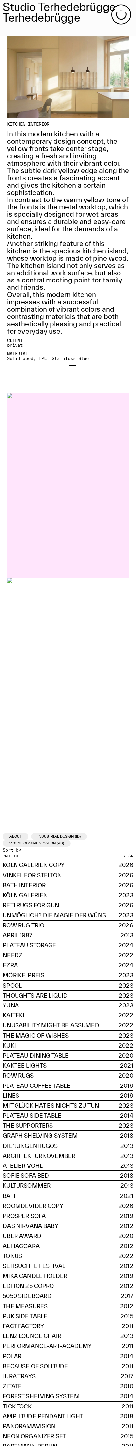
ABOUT (15, 836)
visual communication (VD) (36, 843)
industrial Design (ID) (59, 836)
